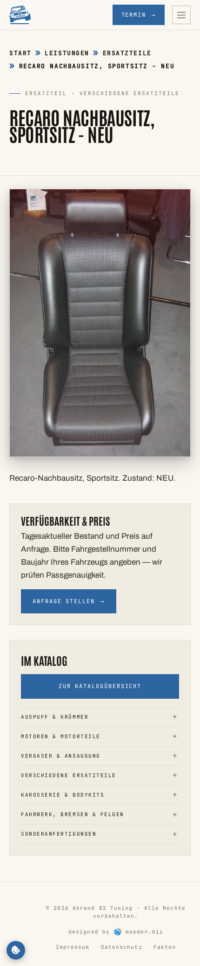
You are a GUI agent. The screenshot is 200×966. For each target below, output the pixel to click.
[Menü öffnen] (181, 15)
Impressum (73, 947)
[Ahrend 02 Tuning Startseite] (20, 15)
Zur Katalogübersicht (100, 686)
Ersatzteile (127, 53)
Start (20, 53)
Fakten (164, 947)
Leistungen (67, 53)
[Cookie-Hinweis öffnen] (16, 950)
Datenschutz (121, 947)
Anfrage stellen (69, 601)
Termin (138, 15)
